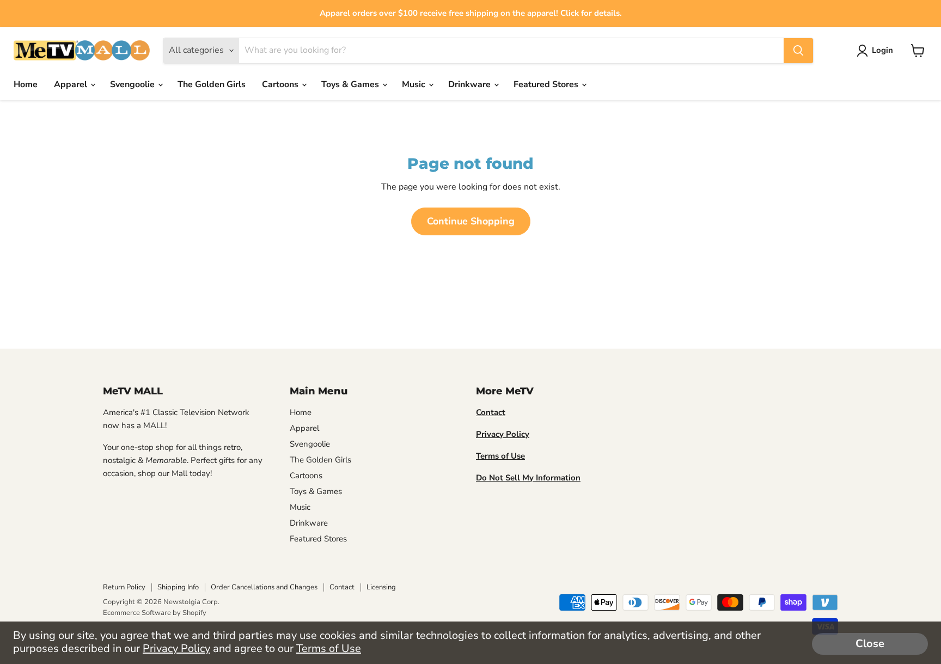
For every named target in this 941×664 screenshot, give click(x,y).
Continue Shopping (471, 221)
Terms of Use (328, 648)
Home (26, 84)
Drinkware (470, 84)
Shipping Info (178, 587)
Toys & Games (351, 84)
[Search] (798, 50)
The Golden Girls (212, 84)
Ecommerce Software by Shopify (154, 613)
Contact (342, 587)
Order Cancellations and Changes (264, 587)
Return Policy (124, 587)
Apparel (71, 84)
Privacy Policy (176, 648)
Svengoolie (133, 84)
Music (414, 84)
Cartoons (281, 84)
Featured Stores (547, 84)
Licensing (381, 587)
